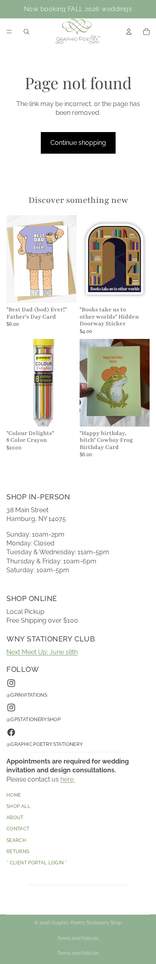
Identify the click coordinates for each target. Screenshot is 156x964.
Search (16, 840)
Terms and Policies (78, 938)
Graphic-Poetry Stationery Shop (86, 923)
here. (67, 779)
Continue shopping (78, 142)
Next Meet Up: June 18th (42, 652)
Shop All (18, 807)
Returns (18, 851)
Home (13, 795)
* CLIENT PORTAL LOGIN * (36, 863)
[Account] (129, 31)
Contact (18, 829)
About (15, 818)
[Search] (26, 31)
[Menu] (9, 31)
